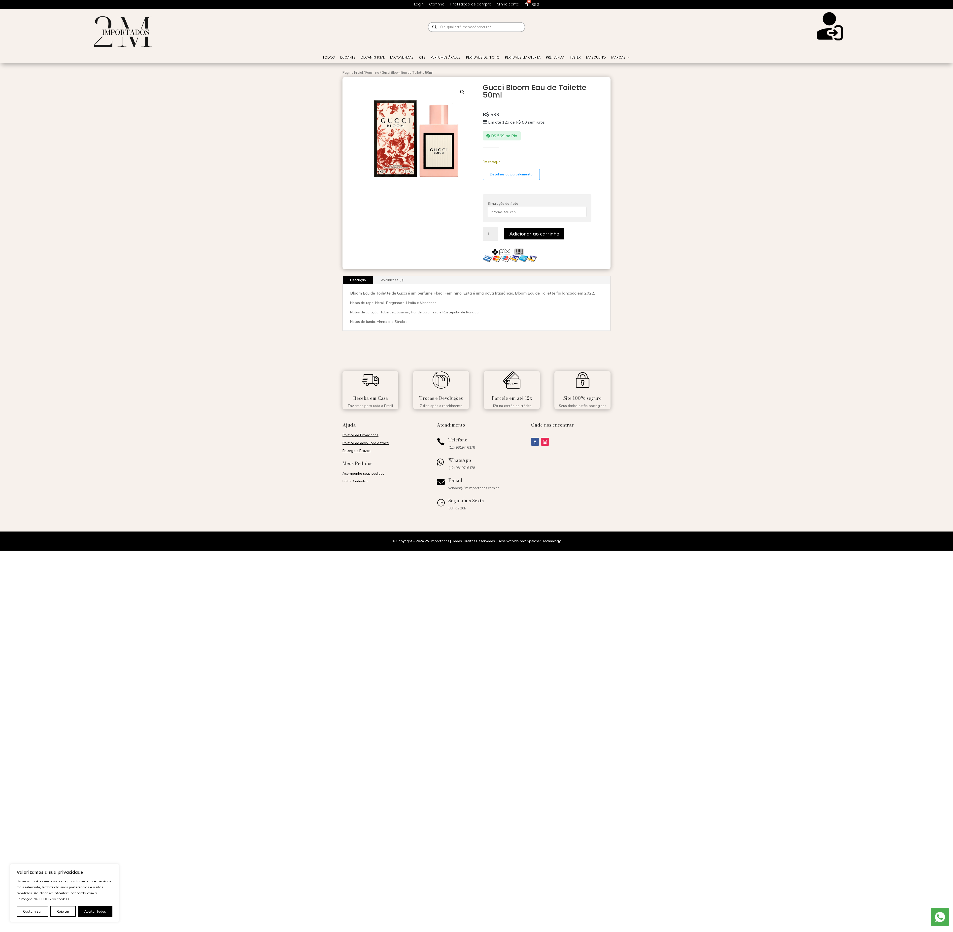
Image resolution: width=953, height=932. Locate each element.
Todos (329, 58)
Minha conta (508, 4)
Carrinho (436, 4)
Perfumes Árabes (446, 58)
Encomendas (401, 58)
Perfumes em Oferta (523, 58)
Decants (347, 58)
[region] (64, 893)
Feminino (372, 72)
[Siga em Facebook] (535, 442)
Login (419, 4)
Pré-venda (555, 58)
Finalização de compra (470, 4)
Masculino (596, 58)
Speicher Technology (544, 541)
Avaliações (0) (392, 280)
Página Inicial (352, 72)
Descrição (358, 280)
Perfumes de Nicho (483, 58)
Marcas (618, 58)
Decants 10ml (373, 58)
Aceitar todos (95, 911)
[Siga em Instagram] (545, 442)
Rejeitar (63, 911)
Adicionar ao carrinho (534, 234)
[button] (462, 92)
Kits (422, 58)
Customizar (32, 911)
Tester (575, 58)
